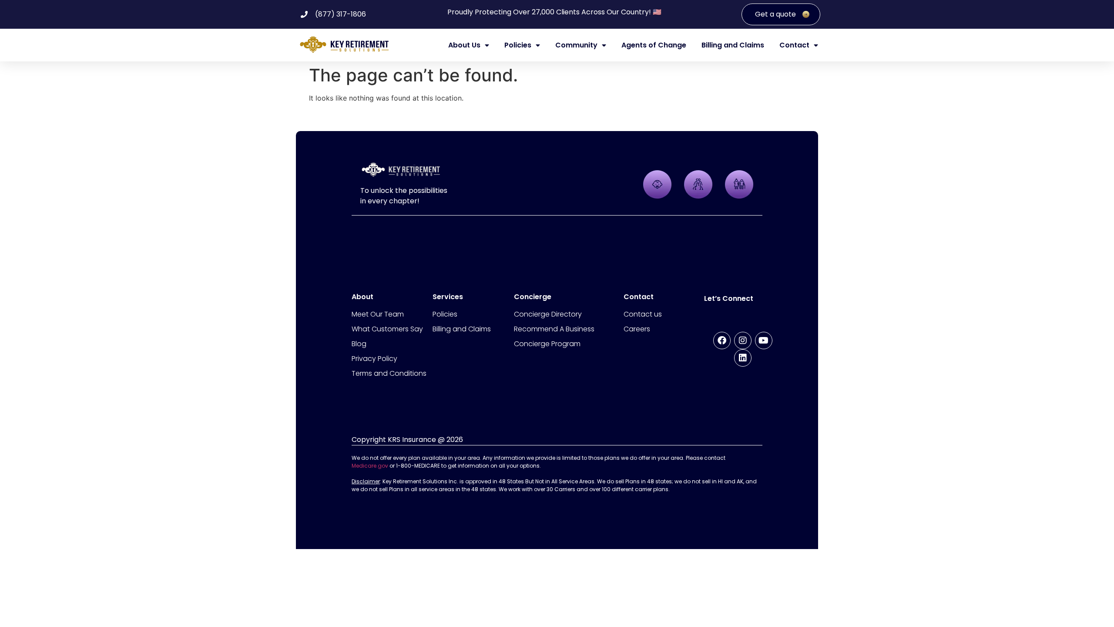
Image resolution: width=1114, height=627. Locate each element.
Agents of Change (653, 45)
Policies (517, 45)
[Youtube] (763, 340)
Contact (794, 45)
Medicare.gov (370, 465)
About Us (464, 45)
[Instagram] (743, 340)
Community (576, 45)
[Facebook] (722, 340)
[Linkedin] (743, 358)
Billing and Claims (732, 45)
